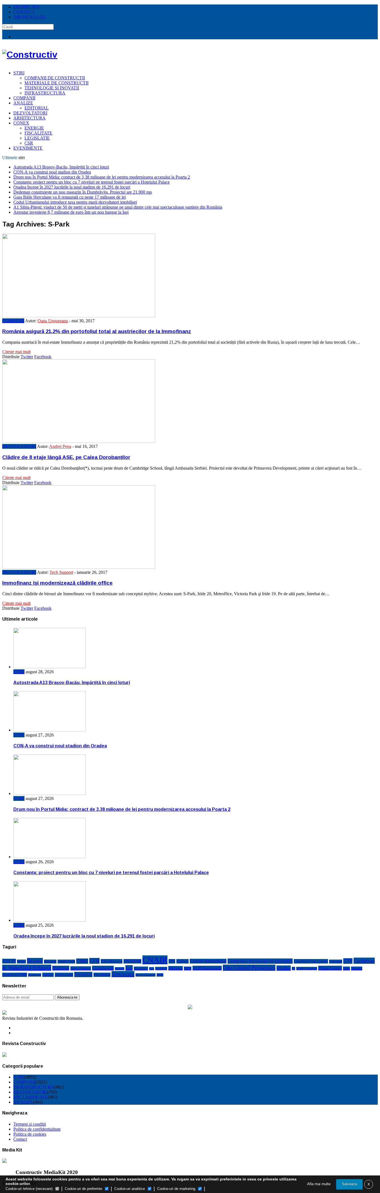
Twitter (27, 356)
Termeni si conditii (29, 1124)
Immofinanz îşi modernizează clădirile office (57, 583)
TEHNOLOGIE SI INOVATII (51, 88)
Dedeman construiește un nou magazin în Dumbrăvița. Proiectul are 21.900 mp (82, 192)
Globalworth (103, 968)
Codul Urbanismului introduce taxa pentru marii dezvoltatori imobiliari (75, 202)
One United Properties (249, 968)
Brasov (35, 961)
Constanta (335, 961)
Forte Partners (80, 968)
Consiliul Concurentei (311, 961)
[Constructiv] (29, 55)
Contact (20, 1139)
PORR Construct (306, 968)
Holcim (119, 968)
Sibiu (346, 968)
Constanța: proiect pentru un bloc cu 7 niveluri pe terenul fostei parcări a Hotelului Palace (91, 182)
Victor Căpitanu (145, 975)
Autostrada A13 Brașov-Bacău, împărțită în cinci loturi (61, 167)
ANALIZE (23, 103)
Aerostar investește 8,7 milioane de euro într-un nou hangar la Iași (71, 212)
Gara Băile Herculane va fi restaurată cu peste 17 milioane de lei (69, 197)
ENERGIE (34, 128)
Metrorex (175, 968)
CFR (94, 961)
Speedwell (34, 975)
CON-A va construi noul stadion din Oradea (52, 172)
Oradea (284, 968)
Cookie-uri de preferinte (83, 1189)
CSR (28, 143)
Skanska (356, 968)
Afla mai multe (318, 1184)
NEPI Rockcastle (207, 968)
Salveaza (349, 1184)
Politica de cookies (29, 1134)
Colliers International (208, 961)
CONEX (21, 123)
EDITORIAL (36, 108)
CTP (347, 961)
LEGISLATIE (37, 138)
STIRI (18, 72)
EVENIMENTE (28, 148)
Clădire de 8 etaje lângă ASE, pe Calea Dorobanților (66, 457)
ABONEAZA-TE (29, 16)
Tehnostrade (64, 975)
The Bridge (101, 975)
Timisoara (123, 974)
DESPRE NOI (26, 6)
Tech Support (61, 572)
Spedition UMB (14, 975)
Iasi (129, 968)
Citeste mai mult (16, 351)
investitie (141, 968)
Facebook (42, 356)
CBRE (82, 961)
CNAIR (154, 959)
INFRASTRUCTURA (44, 93)
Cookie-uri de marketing (176, 1189)
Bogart (21, 961)
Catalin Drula (66, 961)
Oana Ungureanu (53, 320)
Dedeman (60, 968)
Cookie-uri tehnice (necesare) (29, 1189)
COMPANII (24, 98)
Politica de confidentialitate (37, 1129)
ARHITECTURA (29, 118)
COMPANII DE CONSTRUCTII (54, 77)
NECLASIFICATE (30, 1097)
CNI (172, 961)
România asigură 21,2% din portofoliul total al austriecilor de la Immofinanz (96, 331)
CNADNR (132, 961)
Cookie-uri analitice (129, 1189)
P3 (293, 968)
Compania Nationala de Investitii (260, 961)
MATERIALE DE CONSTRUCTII (56, 82)
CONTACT (24, 11)
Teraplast (83, 974)
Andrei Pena (60, 446)
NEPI (187, 968)
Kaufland (161, 968)
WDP (160, 975)
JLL (151, 968)
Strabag (48, 975)
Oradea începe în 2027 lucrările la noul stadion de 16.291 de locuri (71, 187)
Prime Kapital (330, 968)
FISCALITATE (38, 133)
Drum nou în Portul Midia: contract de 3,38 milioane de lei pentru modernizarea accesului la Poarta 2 (101, 177)
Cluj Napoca (111, 961)
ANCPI (9, 961)
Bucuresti (50, 961)
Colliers (182, 961)
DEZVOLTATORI (30, 113)
